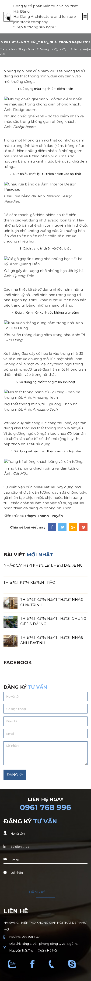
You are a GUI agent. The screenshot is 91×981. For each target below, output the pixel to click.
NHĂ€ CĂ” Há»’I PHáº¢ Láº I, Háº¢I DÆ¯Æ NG (43, 565)
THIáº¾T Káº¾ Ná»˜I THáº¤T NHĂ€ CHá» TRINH (51, 602)
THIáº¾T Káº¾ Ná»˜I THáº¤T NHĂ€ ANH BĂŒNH (51, 640)
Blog (21, 49)
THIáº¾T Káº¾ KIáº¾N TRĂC (29, 582)
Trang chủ (7, 49)
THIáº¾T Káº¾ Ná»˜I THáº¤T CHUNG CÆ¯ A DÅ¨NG (53, 621)
